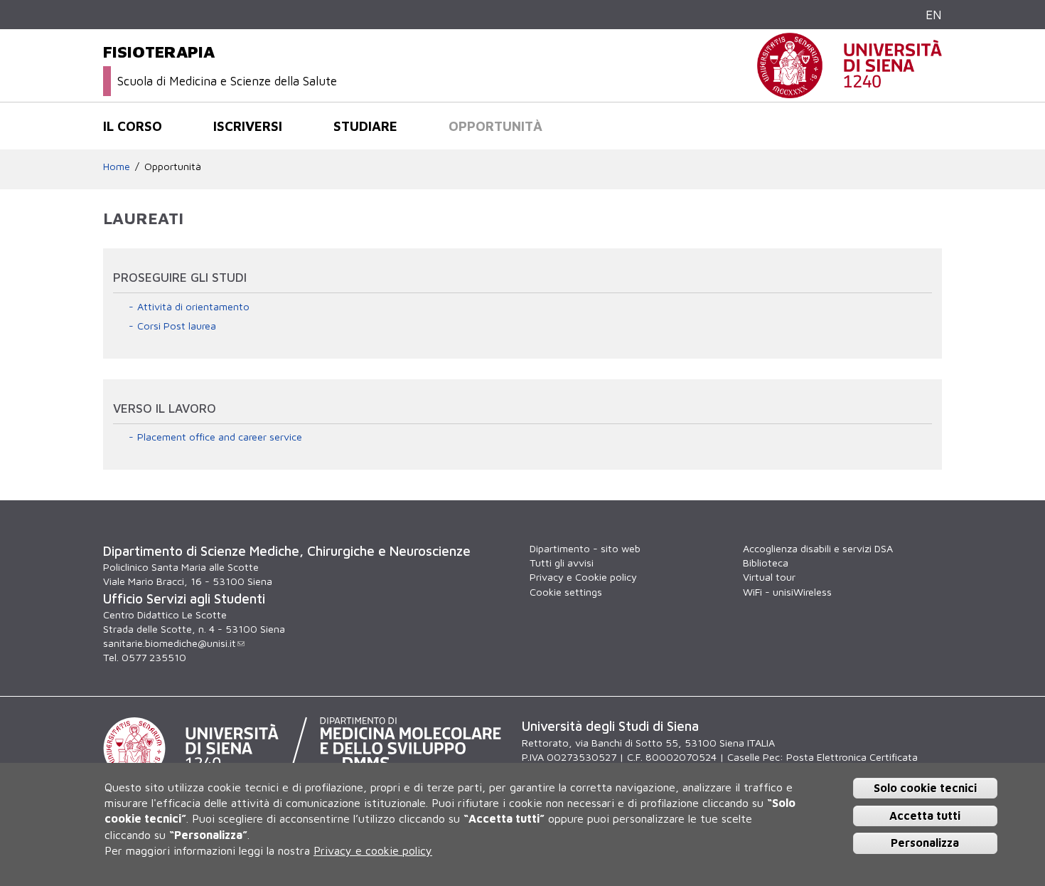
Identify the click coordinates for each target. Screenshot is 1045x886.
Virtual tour (769, 577)
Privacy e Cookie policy (583, 577)
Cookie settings (566, 592)
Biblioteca (765, 563)
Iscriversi (247, 126)
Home (116, 166)
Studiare (365, 126)
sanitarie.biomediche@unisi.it (169, 643)
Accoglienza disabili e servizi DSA (818, 548)
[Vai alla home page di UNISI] (849, 91)
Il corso (132, 126)
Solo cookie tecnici (925, 787)
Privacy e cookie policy (373, 850)
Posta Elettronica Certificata (852, 757)
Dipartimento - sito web (585, 548)
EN (934, 14)
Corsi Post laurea (176, 326)
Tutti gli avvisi (562, 563)
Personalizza (925, 842)
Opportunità (495, 126)
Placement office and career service (219, 437)
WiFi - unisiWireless (787, 592)
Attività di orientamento (193, 306)
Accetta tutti (924, 815)
